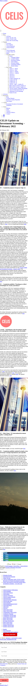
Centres (5, 102)
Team (7, 109)
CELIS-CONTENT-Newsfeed (13, 567)
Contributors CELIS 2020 (9, 616)
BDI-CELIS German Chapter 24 (17, 87)
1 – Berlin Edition (13, 66)
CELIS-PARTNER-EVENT (10, 604)
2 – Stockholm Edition (14, 64)
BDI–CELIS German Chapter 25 (17, 85)
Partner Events (12, 92)
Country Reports (10, 98)
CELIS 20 (11, 75)
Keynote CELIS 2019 (8, 621)
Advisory (5, 94)
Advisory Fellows (10, 112)
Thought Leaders (10, 54)
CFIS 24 (5, 608)
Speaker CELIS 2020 (8, 626)
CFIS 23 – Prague (13, 71)
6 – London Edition (14, 59)
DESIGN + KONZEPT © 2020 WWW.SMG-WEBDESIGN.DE (11, 638)
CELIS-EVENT (7, 598)
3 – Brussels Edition (14, 63)
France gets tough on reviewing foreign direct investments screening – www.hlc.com (14, 583)
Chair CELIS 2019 (7, 609)
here (6, 224)
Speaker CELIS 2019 (8, 625)
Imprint (5, 629)
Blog (4, 35)
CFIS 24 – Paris (13, 70)
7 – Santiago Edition (14, 57)
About (10, 56)
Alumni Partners (10, 47)
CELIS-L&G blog (7, 601)
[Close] (1, 684)
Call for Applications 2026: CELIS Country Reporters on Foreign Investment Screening (14, 580)
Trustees (8, 111)
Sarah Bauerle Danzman (9, 576)
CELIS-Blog (16, 566)
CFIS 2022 (6, 607)
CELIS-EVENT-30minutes (10, 599)
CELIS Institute (9, 566)
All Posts (8, 36)
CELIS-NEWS (24, 566)
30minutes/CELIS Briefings (16, 91)
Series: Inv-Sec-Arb (11, 37)
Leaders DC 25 (13, 81)
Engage (5, 42)
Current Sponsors (10, 46)
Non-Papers (9, 101)
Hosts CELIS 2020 (8, 619)
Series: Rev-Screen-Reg (12, 40)
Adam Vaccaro (6, 578)
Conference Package (8, 614)
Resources (5, 95)
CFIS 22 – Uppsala (14, 73)
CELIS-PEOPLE (7, 605)
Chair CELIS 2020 (7, 611)
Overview (8, 43)
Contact (8, 114)
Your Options (9, 44)
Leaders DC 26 (13, 80)
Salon (7, 53)
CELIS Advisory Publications (10, 590)
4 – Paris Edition (13, 61)
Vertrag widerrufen (10, 634)
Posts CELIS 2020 (7, 623)
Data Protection (7, 630)
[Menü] (0, 31)
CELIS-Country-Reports (9, 597)
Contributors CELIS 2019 (9, 615)
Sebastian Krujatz (7, 575)
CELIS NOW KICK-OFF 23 (16, 90)
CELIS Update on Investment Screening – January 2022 (13, 268)
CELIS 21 (11, 74)
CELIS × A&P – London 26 (16, 84)
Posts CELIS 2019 (7, 622)
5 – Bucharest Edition (14, 60)
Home (4, 33)
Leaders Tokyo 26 (10, 51)
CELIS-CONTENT (8, 595)
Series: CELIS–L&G (11, 39)
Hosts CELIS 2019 (8, 618)
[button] (5, 553)
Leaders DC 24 (13, 83)
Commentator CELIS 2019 (9, 612)
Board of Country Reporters (13, 99)
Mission (8, 108)
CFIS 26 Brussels (10, 50)
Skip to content (3, 0)
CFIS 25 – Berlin (13, 68)
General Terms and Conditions (10, 632)
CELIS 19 (11, 77)
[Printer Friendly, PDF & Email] (14, 564)
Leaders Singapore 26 (14, 78)
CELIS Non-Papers (8, 592)
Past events (9, 67)
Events (4, 49)
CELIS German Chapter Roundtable (18, 88)
